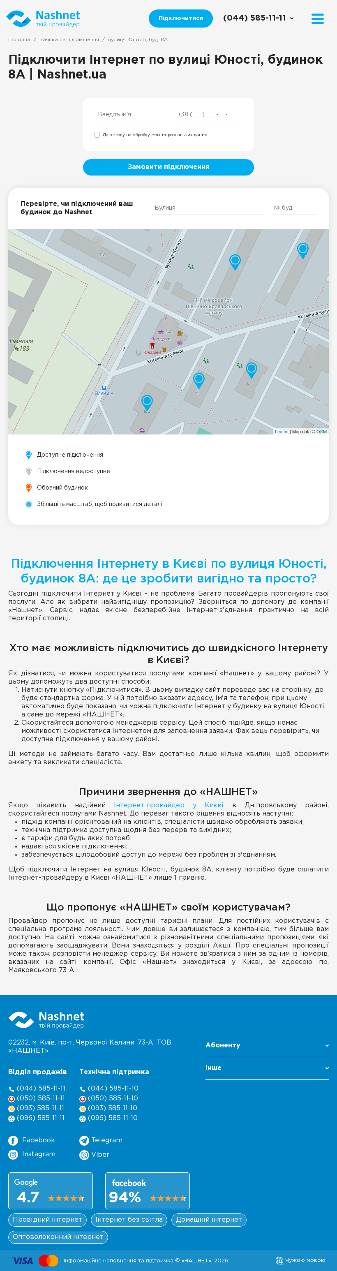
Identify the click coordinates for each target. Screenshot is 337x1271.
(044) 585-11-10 (112, 1089)
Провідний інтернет (47, 1220)
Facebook (38, 1140)
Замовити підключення (169, 167)
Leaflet (282, 431)
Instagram (38, 1154)
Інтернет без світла (129, 1220)
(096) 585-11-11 (40, 1118)
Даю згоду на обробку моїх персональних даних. (155, 135)
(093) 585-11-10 (111, 1108)
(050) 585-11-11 (40, 1098)
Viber (99, 1155)
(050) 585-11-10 (112, 1098)
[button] (267, 1048)
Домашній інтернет (209, 1220)
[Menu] (318, 19)
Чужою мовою (304, 1260)
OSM (321, 431)
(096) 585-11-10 (112, 1118)
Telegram (105, 1141)
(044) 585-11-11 (40, 1089)
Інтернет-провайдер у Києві (169, 805)
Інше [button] (213, 1068)
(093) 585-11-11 (39, 1108)
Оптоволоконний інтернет (58, 1237)
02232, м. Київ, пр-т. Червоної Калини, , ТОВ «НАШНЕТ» (89, 1047)
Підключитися (181, 18)
